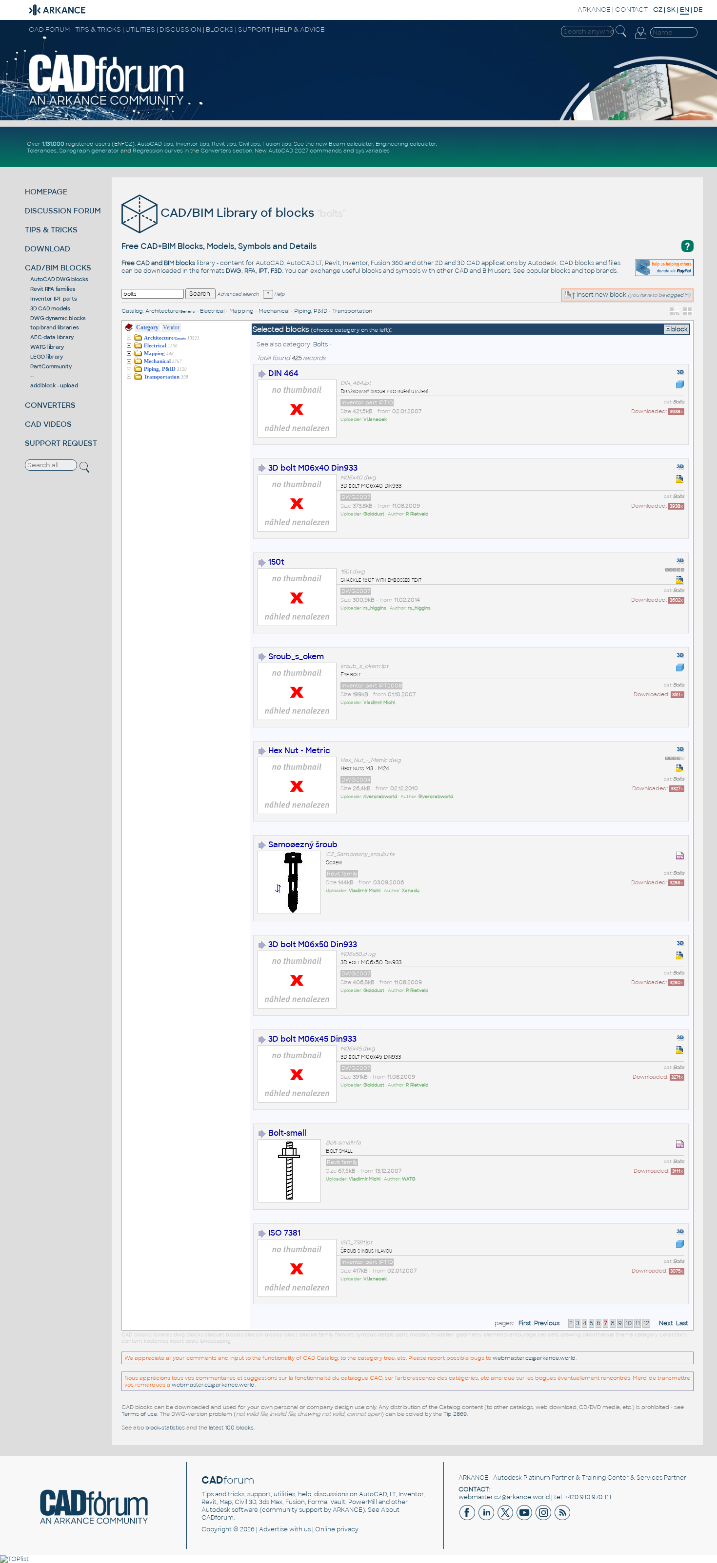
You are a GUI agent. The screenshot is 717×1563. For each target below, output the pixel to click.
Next (666, 1323)
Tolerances (42, 150)
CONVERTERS (50, 405)
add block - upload (54, 385)
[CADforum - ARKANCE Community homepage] (106, 105)
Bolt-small (287, 1133)
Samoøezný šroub (303, 844)
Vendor (171, 327)
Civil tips (249, 143)
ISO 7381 (284, 1233)
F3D (276, 271)
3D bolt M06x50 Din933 (312, 944)
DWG (233, 271)
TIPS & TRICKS (51, 229)
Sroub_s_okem (296, 656)
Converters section (226, 150)
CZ (657, 9)
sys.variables (373, 150)
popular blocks (548, 271)
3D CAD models (50, 308)
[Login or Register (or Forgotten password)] (640, 38)
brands (606, 271)
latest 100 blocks (231, 1427)
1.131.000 (53, 143)
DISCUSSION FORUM (63, 210)
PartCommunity (51, 366)
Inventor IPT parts (53, 298)
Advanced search (238, 294)
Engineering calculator (406, 143)
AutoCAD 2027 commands (305, 150)
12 (646, 1323)
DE (698, 9)
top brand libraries (54, 327)
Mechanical (274, 310)
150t (276, 562)
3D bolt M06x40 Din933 (313, 468)
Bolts (320, 344)
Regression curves (158, 150)
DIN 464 (283, 373)
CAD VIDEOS (48, 424)
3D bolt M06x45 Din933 (312, 1039)
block (679, 329)
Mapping (241, 310)
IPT (263, 271)
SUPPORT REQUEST (61, 443)
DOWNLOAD (47, 248)
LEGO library (46, 356)
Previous (546, 1323)
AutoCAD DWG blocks (59, 279)
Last (682, 1323)
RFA (250, 271)
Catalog (132, 310)
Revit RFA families (53, 289)
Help (278, 294)
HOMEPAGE (46, 191)
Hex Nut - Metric (299, 750)
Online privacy (336, 1529)
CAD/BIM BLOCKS (58, 267)
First (524, 1323)
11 (637, 1323)
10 (628, 1323)
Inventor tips (192, 143)
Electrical (212, 310)
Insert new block (600, 295)
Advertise (273, 1529)
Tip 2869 (455, 1414)
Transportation (352, 310)
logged (674, 295)
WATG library (47, 346)
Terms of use (139, 1414)
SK (671, 9)
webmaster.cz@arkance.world (534, 1357)
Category (147, 327)
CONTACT (631, 9)
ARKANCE (594, 9)
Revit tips (224, 143)
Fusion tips (276, 143)
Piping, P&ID (310, 310)
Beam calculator (351, 143)
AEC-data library (52, 337)
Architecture (170, 310)
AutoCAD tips (155, 143)
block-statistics (165, 1427)
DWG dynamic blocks (58, 318)
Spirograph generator (89, 150)
